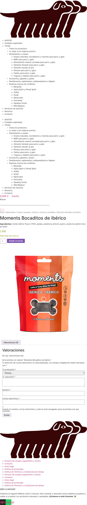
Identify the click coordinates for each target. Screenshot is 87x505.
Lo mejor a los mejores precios (22, 51)
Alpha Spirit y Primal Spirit (25, 89)
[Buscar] (2, 210)
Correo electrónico (11, 398)
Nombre (6, 390)
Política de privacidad (14, 469)
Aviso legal (9, 466)
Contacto (9, 114)
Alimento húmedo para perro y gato (29, 65)
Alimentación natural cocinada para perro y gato (34, 62)
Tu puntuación (9, 369)
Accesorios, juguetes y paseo (21, 78)
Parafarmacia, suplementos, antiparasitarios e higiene (32, 81)
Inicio (2, 212)
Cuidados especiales (13, 43)
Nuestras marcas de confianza (22, 84)
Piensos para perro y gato (25, 70)
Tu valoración (8, 377)
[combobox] (25, 203)
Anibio (16, 92)
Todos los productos (18, 48)
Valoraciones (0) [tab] (11, 342)
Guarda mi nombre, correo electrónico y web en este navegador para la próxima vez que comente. (40, 410)
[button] (43, 116)
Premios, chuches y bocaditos (44, 212)
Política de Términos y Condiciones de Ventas (24, 472)
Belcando (18, 87)
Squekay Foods (20, 103)
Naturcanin (18, 97)
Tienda (7, 46)
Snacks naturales (23, 212)
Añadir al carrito (16, 241)
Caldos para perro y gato (24, 73)
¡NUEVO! (8, 40)
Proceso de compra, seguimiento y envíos (23, 461)
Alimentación (11, 212)
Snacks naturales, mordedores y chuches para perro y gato (39, 57)
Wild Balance (19, 106)
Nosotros (8, 111)
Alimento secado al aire (24, 67)
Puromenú (18, 100)
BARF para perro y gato (24, 59)
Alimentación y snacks (18, 54)
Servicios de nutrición (14, 108)
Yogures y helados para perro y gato (29, 76)
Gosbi (16, 95)
